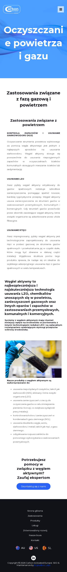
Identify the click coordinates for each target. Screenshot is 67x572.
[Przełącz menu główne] (61, 9)
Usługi (35, 525)
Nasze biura (35, 535)
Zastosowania (35, 516)
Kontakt (35, 540)
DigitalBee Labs (42, 565)
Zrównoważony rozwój (35, 530)
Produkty (35, 520)
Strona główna (35, 511)
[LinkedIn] (33, 558)
